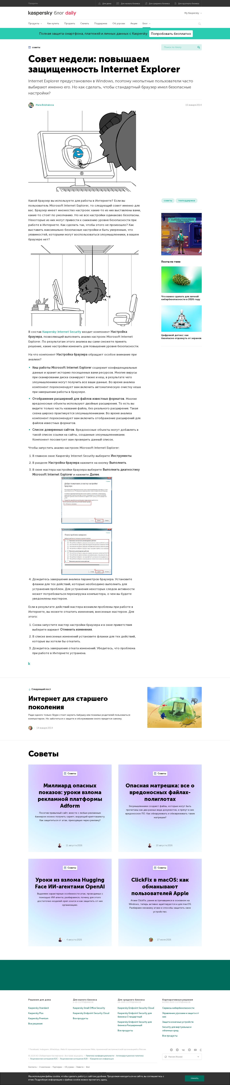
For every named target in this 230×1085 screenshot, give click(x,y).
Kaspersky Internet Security (61, 332)
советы (35, 47)
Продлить (69, 23)
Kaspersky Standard (38, 1008)
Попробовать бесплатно (171, 34)
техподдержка (186, 200)
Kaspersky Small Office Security (89, 1008)
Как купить (53, 23)
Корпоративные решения (177, 999)
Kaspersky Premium (38, 1018)
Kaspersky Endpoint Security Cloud (91, 1013)
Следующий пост (41, 689)
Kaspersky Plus (35, 1013)
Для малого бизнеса (130, 3)
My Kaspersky (191, 13)
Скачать (84, 23)
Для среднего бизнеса (159, 3)
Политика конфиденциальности (100, 1056)
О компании (44, 1067)
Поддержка (100, 23)
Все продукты (80, 1018)
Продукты (33, 23)
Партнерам (57, 1067)
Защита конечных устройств (177, 1022)
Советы (71, 773)
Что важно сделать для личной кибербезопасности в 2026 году (180, 298)
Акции (133, 23)
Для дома (106, 3)
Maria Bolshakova (45, 105)
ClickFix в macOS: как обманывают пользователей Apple (160, 886)
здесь (104, 1079)
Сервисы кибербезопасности (178, 1008)
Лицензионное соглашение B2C (44, 1059)
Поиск (199, 47)
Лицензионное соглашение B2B (74, 1059)
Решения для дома (39, 999)
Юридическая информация (102, 1059)
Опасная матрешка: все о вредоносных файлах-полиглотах (160, 792)
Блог (145, 23)
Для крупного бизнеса (188, 3)
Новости (80, 1067)
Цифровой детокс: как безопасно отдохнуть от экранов (181, 337)
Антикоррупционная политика (129, 1056)
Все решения (35, 1023)
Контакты (32, 1067)
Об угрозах (118, 23)
